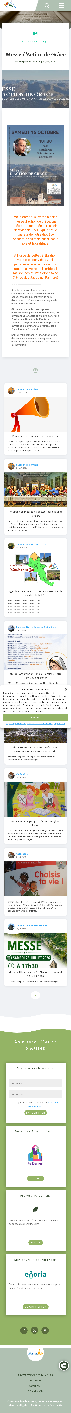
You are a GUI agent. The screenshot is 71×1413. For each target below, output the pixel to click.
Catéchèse (22, 774)
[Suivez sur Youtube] (45, 1330)
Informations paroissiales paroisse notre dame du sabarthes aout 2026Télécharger (31, 758)
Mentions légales (18, 1405)
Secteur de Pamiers (27, 389)
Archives (35, 1380)
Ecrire (35, 1242)
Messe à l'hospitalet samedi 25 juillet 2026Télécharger (33, 981)
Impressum (59, 723)
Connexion (35, 1391)
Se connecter (35, 1306)
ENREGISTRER (35, 1112)
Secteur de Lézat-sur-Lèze (31, 544)
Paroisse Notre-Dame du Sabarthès (36, 626)
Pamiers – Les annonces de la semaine (35, 436)
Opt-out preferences (16, 723)
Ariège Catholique (35, 41)
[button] (66, 689)
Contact (35, 1385)
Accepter (35, 717)
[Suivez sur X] (34, 1330)
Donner (36, 1178)
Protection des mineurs (35, 1375)
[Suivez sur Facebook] (24, 1330)
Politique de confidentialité (40, 723)
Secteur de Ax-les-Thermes (31, 925)
